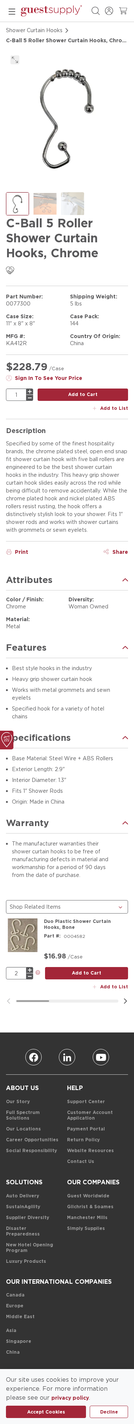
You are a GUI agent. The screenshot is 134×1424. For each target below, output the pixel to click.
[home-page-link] (51, 10)
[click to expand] (14, 59)
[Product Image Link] (22, 935)
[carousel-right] (125, 1001)
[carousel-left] (8, 1001)
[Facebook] (33, 1057)
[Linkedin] (67, 1057)
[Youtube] (101, 1057)
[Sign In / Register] (109, 11)
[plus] (29, 392)
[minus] (29, 398)
